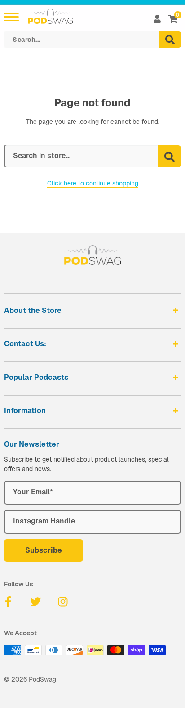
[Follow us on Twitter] (35, 601)
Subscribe (43, 550)
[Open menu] (11, 17)
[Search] (170, 39)
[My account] (157, 19)
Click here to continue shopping (92, 183)
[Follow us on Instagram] (62, 601)
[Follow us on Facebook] (8, 601)
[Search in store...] (169, 156)
